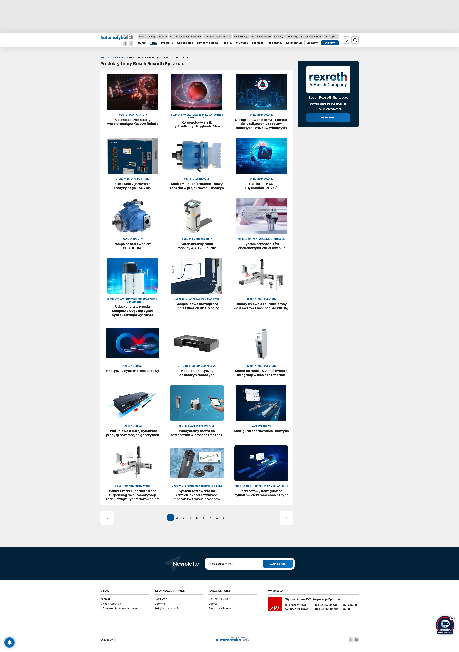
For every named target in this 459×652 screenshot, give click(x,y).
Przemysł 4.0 (332, 36)
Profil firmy (328, 117)
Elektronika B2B (218, 599)
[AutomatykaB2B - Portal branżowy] (116, 37)
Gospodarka (185, 42)
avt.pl (347, 608)
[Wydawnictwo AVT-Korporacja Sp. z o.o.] (275, 605)
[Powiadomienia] (9, 642)
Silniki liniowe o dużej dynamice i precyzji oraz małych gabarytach (132, 433)
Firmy (153, 42)
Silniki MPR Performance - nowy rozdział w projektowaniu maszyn (197, 186)
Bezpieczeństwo (261, 36)
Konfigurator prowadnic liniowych (261, 431)
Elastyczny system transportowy (132, 371)
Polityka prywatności (167, 608)
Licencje (159, 603)
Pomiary (278, 36)
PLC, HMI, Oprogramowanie (185, 36)
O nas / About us (110, 603)
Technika (258, 42)
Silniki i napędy (147, 36)
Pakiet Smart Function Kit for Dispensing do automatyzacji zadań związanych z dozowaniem (132, 495)
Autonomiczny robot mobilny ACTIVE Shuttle (197, 246)
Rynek (142, 42)
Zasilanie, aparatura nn (217, 36)
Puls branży (275, 42)
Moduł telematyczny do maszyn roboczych (196, 373)
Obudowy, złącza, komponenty (304, 36)
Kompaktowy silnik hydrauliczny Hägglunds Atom (197, 124)
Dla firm (330, 42)
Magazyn (312, 42)
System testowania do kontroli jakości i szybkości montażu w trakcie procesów (197, 495)
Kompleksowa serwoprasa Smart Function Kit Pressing (196, 306)
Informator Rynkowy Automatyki (120, 608)
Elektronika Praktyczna (222, 608)
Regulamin (160, 599)
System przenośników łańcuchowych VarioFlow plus (261, 246)
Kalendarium (294, 42)
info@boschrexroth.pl (328, 109)
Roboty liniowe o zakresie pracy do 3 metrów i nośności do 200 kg (261, 306)
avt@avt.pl (350, 604)
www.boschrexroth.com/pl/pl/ (328, 103)
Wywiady (242, 42)
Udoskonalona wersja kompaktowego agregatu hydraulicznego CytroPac (132, 310)
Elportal (213, 603)
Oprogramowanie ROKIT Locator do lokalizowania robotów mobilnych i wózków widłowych (261, 124)
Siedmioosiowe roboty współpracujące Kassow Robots (132, 122)
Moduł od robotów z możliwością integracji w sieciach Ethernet (261, 373)
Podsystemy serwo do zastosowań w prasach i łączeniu (197, 433)
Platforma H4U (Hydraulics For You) (261, 186)
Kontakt (105, 599)
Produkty (167, 42)
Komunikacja (241, 36)
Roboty (163, 36)
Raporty (227, 42)
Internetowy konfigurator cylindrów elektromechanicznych (261, 493)
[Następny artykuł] (286, 518)
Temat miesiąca (207, 42)
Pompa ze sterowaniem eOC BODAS (132, 246)
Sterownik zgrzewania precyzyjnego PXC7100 (133, 186)
